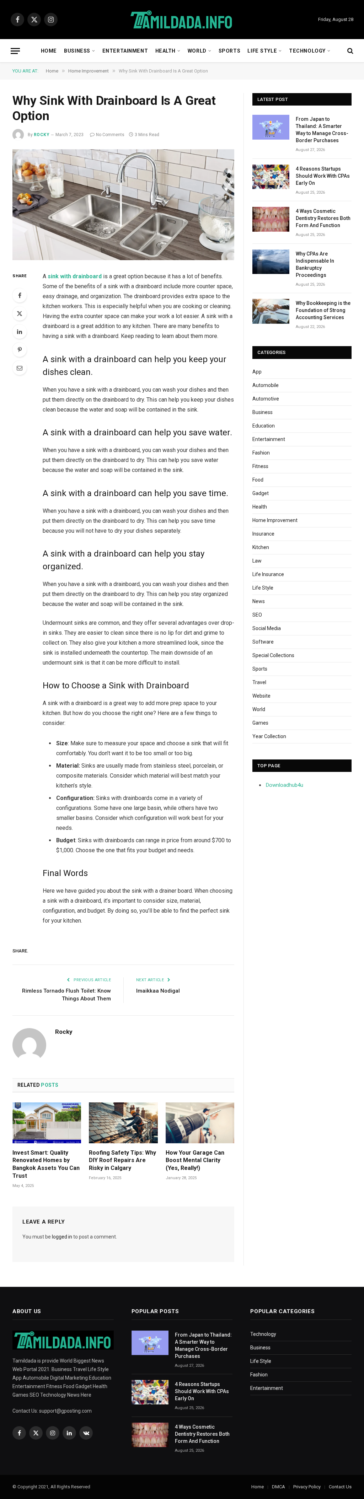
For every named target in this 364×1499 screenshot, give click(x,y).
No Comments (110, 134)
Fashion (261, 453)
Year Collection (269, 736)
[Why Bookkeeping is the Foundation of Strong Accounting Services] (270, 311)
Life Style (262, 51)
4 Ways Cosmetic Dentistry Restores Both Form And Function (323, 218)
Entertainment (125, 51)
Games (260, 723)
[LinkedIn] (19, 331)
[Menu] (15, 51)
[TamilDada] (182, 19)
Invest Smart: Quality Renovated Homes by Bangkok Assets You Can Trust (46, 1164)
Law (257, 561)
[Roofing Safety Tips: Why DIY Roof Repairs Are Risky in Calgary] (123, 1122)
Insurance (263, 534)
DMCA (278, 1486)
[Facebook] (19, 295)
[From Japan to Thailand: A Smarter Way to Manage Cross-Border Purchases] (270, 127)
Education (263, 426)
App (257, 372)
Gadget (260, 493)
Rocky (41, 134)
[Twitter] (19, 313)
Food (257, 480)
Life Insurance (268, 574)
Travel (259, 682)
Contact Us (340, 1486)
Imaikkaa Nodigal (158, 991)
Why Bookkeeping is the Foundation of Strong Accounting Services (323, 310)
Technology (307, 51)
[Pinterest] (19, 350)
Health (165, 51)
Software (263, 642)
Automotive (265, 399)
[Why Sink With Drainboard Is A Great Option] (123, 204)
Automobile (265, 385)
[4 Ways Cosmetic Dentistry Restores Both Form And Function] (270, 219)
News (258, 601)
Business (77, 51)
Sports (229, 51)
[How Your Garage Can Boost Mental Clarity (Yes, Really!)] (200, 1122)
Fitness (260, 466)
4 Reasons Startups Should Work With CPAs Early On (323, 176)
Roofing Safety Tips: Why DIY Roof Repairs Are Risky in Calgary (122, 1160)
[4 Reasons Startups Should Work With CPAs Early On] (270, 177)
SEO (257, 615)
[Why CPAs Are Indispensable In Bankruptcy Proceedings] (270, 261)
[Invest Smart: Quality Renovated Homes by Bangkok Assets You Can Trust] (46, 1122)
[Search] (349, 51)
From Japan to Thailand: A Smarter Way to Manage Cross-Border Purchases (322, 129)
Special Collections (273, 655)
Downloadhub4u (284, 785)
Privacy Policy (307, 1486)
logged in (62, 1237)
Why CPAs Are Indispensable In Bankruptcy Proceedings (315, 264)
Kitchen (260, 547)
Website (261, 696)
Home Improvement (275, 520)
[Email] (19, 368)
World (197, 51)
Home (49, 51)
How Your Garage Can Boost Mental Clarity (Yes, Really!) (195, 1160)
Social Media (266, 628)
